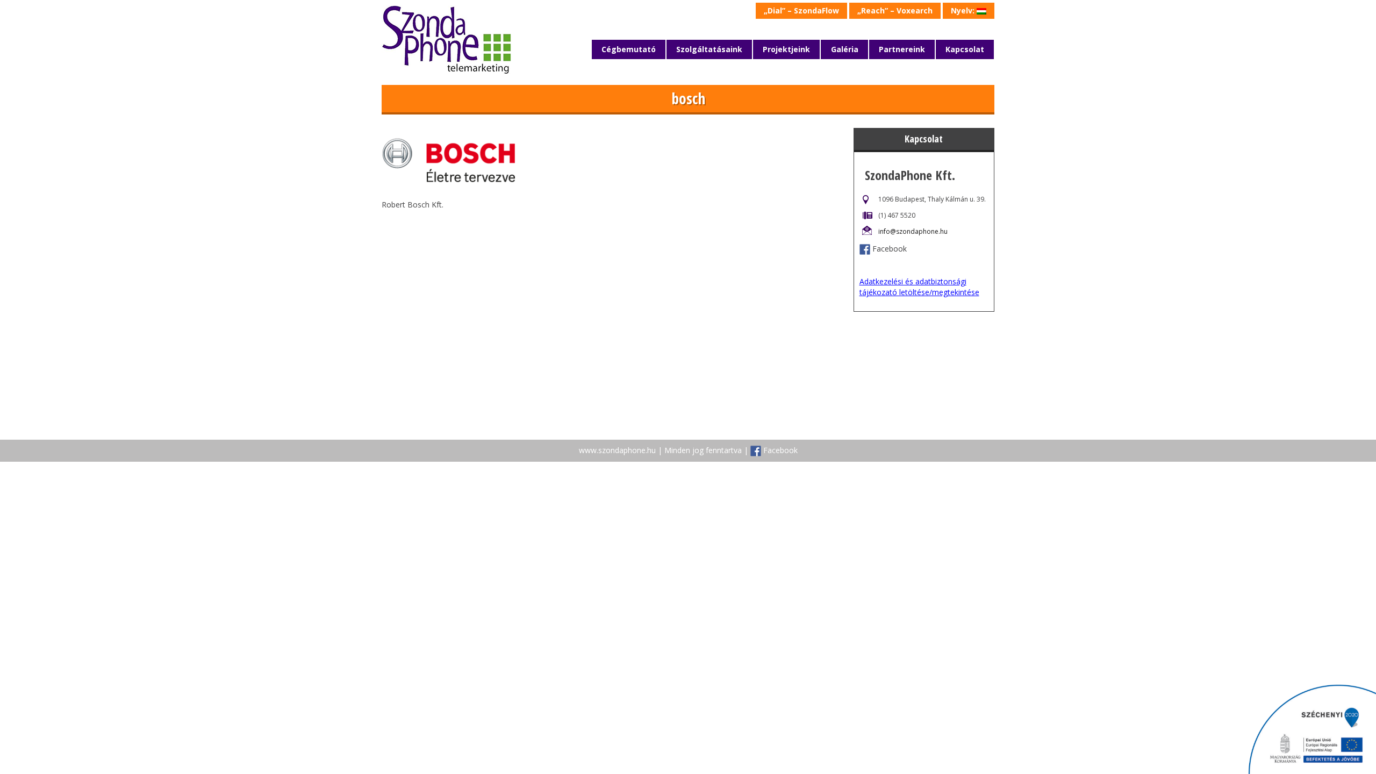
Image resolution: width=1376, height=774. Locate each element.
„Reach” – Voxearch (895, 10)
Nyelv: (964, 10)
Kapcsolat (964, 49)
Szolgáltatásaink (709, 49)
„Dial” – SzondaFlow (801, 10)
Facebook (889, 248)
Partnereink (902, 49)
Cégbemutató (628, 49)
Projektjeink (786, 49)
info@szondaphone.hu (913, 231)
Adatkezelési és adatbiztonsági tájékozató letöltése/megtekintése (919, 286)
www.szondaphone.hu (617, 450)
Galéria (844, 49)
